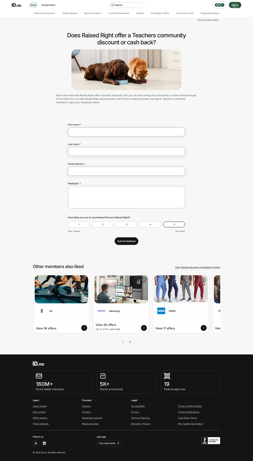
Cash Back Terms (187, 417)
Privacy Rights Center (190, 406)
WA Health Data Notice (190, 423)
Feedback (74, 183)
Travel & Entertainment (118, 13)
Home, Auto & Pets (185, 13)
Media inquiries (90, 423)
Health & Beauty (69, 13)
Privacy (135, 411)
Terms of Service (140, 417)
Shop (33, 5)
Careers (86, 406)
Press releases (41, 423)
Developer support (92, 417)
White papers (40, 417)
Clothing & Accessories (44, 13)
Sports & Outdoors (92, 13)
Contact (86, 411)
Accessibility (138, 406)
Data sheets (39, 411)
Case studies (40, 406)
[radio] (79, 224)
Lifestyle (140, 13)
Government (48, 5)
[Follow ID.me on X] (36, 443)
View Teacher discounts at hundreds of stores (197, 267)
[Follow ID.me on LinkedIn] (44, 443)
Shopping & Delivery (210, 13)
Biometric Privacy (140, 423)
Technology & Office (160, 13)
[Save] (84, 280)
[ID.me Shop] (18, 5)
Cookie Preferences (188, 411)
